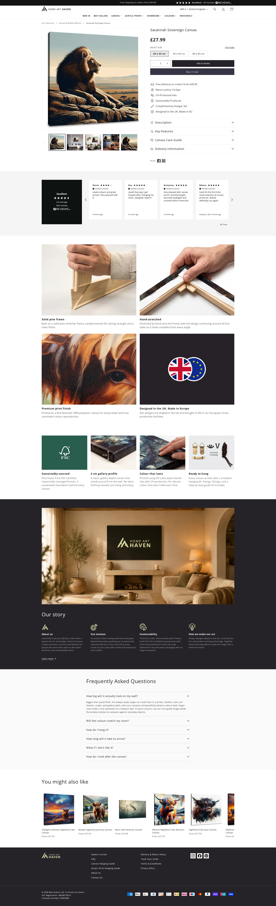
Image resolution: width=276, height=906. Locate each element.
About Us (96, 872)
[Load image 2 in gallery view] (75, 142)
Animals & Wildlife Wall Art (70, 23)
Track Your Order (150, 859)
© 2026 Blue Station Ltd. (53, 892)
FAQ (93, 859)
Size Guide (229, 47)
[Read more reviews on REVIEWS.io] (61, 210)
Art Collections (48, 23)
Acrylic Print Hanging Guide (105, 868)
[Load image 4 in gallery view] (111, 142)
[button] (215, 9)
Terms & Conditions (151, 863)
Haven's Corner (99, 854)
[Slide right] (141, 142)
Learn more (48, 658)
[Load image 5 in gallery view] (129, 142)
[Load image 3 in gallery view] (93, 142)
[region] (159, 200)
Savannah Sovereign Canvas (98, 23)
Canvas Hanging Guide (103, 863)
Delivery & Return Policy (153, 854)
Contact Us (96, 877)
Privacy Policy (148, 868)
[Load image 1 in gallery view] (57, 142)
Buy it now (192, 71)
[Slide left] (45, 142)
